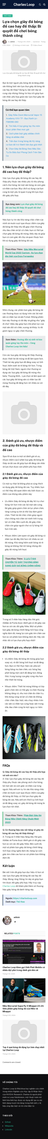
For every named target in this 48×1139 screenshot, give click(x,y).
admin (12, 42)
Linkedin (8, 1129)
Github (8, 1122)
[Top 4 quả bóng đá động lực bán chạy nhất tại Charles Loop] (24, 1032)
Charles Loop (9, 886)
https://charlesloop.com (25, 898)
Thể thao (8, 16)
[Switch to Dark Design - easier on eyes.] (40, 4)
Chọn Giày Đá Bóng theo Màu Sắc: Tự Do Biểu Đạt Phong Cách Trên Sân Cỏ (23, 152)
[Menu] (4, 4)
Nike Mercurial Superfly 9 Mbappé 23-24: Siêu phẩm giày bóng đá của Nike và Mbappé (23, 1009)
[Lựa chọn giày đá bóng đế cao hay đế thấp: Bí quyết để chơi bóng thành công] (24, 60)
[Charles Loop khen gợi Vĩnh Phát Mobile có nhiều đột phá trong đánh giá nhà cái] (24, 952)
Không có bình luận (22, 45)
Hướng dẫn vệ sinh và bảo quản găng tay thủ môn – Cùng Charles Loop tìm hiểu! (24, 343)
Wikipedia (9, 1126)
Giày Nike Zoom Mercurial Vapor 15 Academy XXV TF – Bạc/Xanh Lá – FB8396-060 (24, 118)
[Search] (44, 4)
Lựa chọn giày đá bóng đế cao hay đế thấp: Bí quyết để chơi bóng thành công (24, 207)
